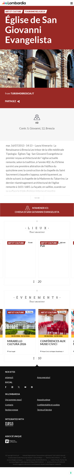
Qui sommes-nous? (13, 399)
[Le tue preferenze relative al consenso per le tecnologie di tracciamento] (71, 473)
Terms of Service (44, 409)
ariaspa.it (9, 377)
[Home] (14, 3)
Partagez (10, 101)
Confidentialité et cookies (48, 404)
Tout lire (37, 198)
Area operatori (43, 377)
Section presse (11, 409)
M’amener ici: (37, 209)
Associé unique (43, 399)
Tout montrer (37, 232)
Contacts (9, 404)
